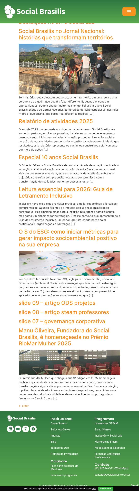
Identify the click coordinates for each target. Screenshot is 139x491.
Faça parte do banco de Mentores (64, 467)
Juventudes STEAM (106, 423)
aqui (94, 488)
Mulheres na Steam (106, 441)
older (24, 405)
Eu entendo (105, 488)
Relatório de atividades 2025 (56, 121)
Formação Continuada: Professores (108, 455)
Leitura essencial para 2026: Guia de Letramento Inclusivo (66, 192)
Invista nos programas (64, 475)
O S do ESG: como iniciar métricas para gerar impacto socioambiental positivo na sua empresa (68, 238)
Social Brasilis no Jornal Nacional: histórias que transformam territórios (66, 34)
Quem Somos (59, 423)
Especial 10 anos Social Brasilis (58, 157)
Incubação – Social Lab (108, 435)
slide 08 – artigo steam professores (64, 312)
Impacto (55, 435)
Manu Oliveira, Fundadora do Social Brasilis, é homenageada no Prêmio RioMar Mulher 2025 (64, 337)
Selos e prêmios (60, 429)
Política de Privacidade (64, 453)
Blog (53, 441)
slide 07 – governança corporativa (62, 321)
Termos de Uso (60, 447)
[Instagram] (25, 429)
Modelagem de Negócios (110, 447)
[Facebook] (33, 429)
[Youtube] (18, 429)
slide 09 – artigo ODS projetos (57, 303)
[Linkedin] (10, 429)
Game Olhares (103, 429)
